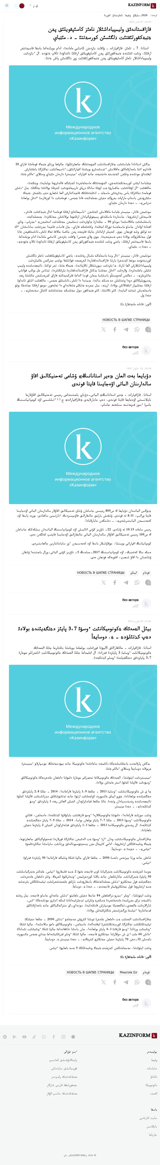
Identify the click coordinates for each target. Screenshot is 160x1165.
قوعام (146, 573)
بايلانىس (152, 1127)
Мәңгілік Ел (128, 973)
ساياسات (152, 1069)
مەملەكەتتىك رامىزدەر (64, 1077)
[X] (103, 330)
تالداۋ (153, 1077)
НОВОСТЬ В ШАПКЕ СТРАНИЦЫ (126, 320)
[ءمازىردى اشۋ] (7, 6)
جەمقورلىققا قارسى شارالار (62, 1086)
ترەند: (153, 16)
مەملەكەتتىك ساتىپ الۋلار (62, 1094)
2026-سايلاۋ (140, 16)
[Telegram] (126, 330)
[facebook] (54, 1037)
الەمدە (153, 1094)
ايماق (133, 573)
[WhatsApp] (137, 330)
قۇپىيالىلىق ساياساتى (64, 1069)
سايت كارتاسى (148, 1119)
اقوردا (107, 16)
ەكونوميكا (151, 1086)
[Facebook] (115, 330)
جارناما (153, 1135)
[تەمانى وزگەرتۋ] (19, 6)
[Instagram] (148, 330)
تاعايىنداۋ (118, 16)
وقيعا (128, 16)
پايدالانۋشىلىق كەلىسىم (63, 1061)
